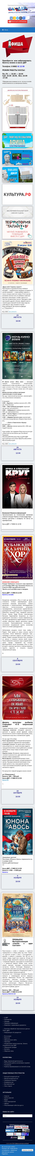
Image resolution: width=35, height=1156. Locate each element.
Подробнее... (5, 1154)
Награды (6, 1021)
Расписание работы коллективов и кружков (17, 1063)
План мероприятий (10, 1101)
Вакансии (7, 1038)
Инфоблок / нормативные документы (15, 1025)
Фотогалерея (7, 1036)
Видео (6, 1099)
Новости (6, 1096)
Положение (7, 1064)
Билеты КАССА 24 (9, 994)
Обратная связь (9, 1051)
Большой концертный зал (11, 1076)
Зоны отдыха (8, 1086)
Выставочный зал (9, 1084)
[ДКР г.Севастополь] (17, 9)
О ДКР (6, 1017)
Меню (6, 30)
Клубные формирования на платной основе (17, 1066)
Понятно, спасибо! (27, 1150)
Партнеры (7, 1041)
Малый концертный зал (11, 1078)
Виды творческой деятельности (13, 1061)
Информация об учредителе (12, 1032)
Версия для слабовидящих (18, 21)
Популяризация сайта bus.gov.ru (14, 1105)
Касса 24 (5, 780)
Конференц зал (8, 1082)
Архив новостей (9, 1098)
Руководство (8, 1019)
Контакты (7, 1049)
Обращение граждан (10, 1047)
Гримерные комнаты (10, 1080)
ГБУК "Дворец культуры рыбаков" (20, 1143)
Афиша (6, 1103)
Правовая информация (11, 1023)
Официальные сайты (10, 1040)
